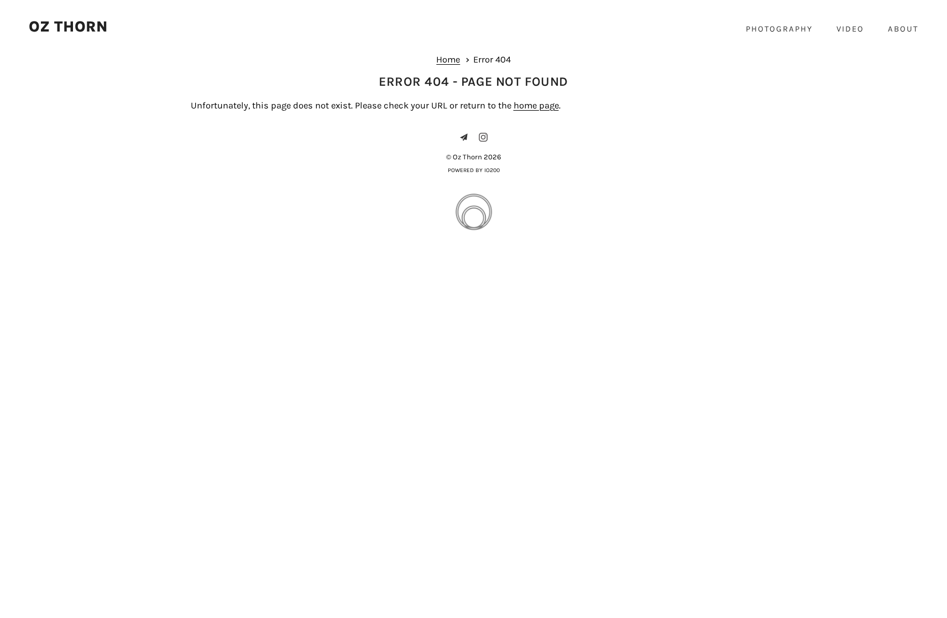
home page (536, 105)
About (903, 29)
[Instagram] (483, 137)
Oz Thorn (68, 26)
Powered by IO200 (474, 170)
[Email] (463, 137)
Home (448, 59)
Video (850, 29)
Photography (779, 29)
